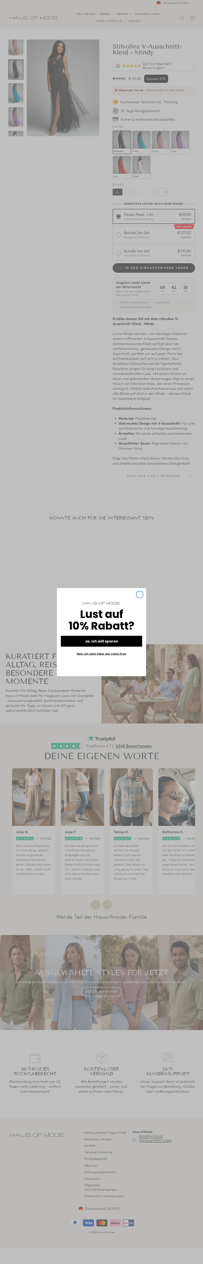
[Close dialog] (139, 594)
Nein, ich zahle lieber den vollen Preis (101, 654)
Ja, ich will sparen (101, 641)
